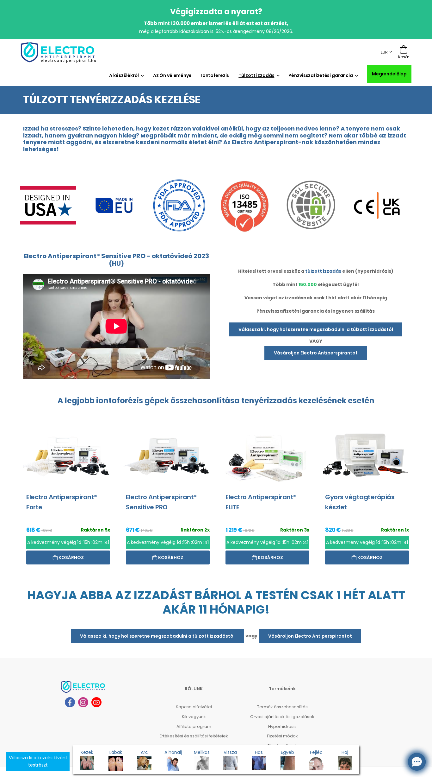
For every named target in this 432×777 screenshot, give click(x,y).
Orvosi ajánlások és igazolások (282, 724)
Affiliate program (193, 733)
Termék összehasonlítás (282, 714)
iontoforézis (119, 400)
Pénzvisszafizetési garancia (320, 75)
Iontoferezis (215, 75)
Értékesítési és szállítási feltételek (194, 743)
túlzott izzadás (323, 271)
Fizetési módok (282, 743)
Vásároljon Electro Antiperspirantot (316, 353)
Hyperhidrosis (282, 733)
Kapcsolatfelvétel (194, 714)
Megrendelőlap (389, 74)
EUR (384, 52)
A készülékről (124, 75)
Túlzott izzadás (256, 75)
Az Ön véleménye (172, 75)
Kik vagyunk (194, 724)
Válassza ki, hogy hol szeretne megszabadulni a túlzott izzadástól (315, 329)
